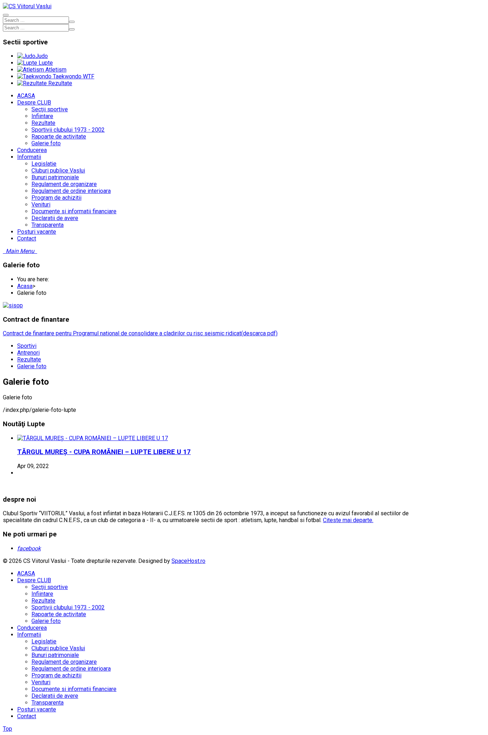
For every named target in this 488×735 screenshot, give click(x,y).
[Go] (72, 22)
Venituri (40, 682)
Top (7, 728)
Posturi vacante (36, 709)
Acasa (25, 286)
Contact (26, 716)
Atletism (55, 69)
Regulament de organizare (64, 661)
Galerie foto (31, 366)
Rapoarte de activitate (58, 614)
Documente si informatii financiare (73, 689)
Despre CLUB (34, 580)
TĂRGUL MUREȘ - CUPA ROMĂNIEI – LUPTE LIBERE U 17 (104, 452)
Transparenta (47, 702)
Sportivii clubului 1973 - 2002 (68, 607)
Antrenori (28, 352)
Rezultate (59, 83)
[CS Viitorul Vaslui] (27, 6)
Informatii (29, 634)
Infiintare (42, 593)
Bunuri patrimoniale (55, 655)
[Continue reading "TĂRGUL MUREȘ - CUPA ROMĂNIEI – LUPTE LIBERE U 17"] (92, 438)
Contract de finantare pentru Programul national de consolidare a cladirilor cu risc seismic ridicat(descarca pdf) (140, 333)
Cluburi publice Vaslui (58, 648)
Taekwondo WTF (72, 76)
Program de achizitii (56, 675)
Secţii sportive (49, 587)
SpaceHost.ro (188, 561)
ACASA (26, 573)
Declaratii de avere (54, 695)
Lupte (45, 62)
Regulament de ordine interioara (71, 668)
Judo (41, 56)
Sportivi (26, 345)
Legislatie (43, 641)
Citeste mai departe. (348, 520)
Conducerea (32, 627)
